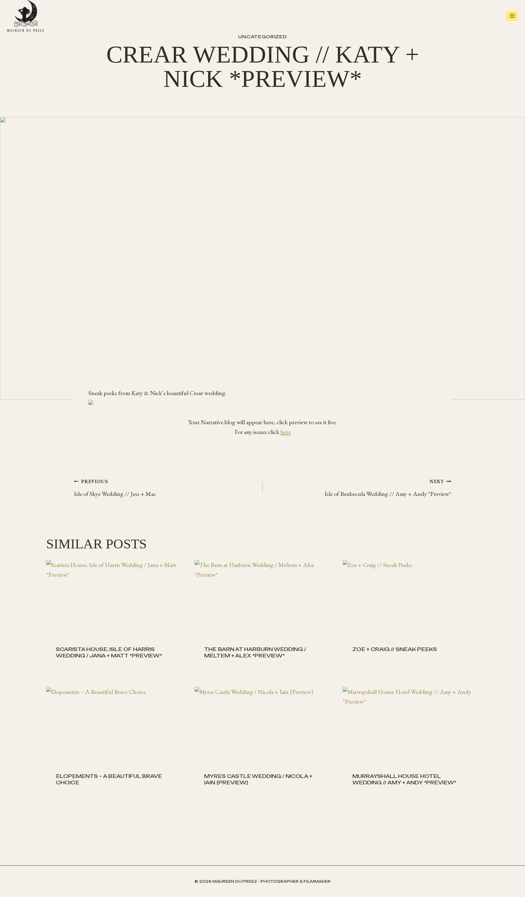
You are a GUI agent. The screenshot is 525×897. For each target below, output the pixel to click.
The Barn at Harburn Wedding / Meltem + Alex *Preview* (255, 652)
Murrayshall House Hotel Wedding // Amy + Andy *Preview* (404, 779)
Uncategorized (262, 36)
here (285, 432)
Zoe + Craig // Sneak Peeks (394, 649)
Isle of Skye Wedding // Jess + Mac (115, 488)
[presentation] (114, 598)
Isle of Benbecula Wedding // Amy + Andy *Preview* (387, 488)
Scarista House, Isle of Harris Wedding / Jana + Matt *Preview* (109, 652)
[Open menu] (512, 16)
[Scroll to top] (519, 885)
